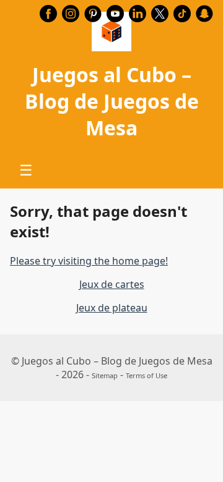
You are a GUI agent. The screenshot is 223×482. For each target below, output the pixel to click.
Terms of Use (146, 375)
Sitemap (105, 375)
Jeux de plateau (111, 308)
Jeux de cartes (111, 284)
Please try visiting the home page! (89, 261)
